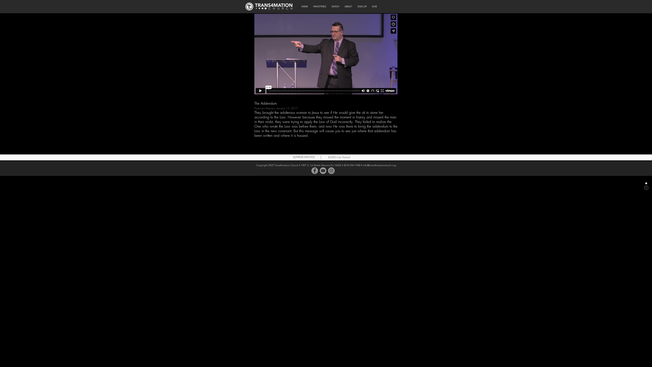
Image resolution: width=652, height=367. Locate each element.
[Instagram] (331, 170)
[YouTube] (323, 170)
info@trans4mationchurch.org (379, 165)
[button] (335, 6)
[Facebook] (314, 170)
